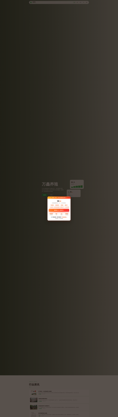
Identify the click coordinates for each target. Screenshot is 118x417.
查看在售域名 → (64, 217)
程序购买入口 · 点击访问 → (59, 209)
